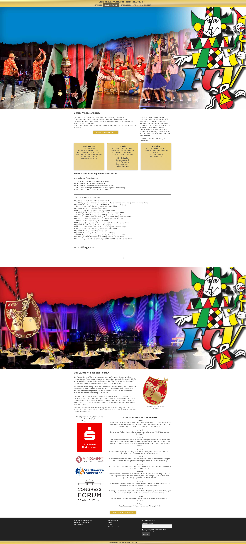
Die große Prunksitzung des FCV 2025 (101, 233)
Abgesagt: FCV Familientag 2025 (99, 223)
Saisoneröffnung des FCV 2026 (97, 182)
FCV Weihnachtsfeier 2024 (96, 237)
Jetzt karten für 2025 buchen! (122, 512)
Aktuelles (98, 5)
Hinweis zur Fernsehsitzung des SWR (154, 119)
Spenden (110, 524)
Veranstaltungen (111, 5)
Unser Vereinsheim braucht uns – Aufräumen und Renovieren (108, 203)
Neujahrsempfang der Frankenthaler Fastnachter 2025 (105, 235)
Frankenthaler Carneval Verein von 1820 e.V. (122, 1)
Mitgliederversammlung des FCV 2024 (100, 239)
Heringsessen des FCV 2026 (96, 205)
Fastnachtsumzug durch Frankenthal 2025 (102, 229)
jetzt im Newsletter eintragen (105, 132)
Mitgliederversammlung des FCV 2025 (100, 217)
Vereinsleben (125, 5)
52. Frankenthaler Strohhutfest (98, 190)
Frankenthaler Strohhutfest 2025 (99, 225)
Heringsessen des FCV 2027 (96, 188)
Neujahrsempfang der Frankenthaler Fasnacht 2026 (105, 213)
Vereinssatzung (78, 524)
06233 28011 (124, 164)
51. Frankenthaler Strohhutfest (98, 201)
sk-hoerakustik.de (122, 166)
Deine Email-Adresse (147, 523)
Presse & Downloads (114, 527)
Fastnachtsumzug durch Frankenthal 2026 (102, 207)
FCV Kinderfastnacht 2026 (97, 209)
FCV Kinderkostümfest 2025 (97, 231)
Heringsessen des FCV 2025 (96, 227)
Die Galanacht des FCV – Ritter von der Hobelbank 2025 (106, 219)
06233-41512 (158, 156)
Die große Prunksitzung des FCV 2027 (100, 186)
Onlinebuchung (89, 146)
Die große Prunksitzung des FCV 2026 (101, 211)
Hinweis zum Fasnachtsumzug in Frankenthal (152, 140)
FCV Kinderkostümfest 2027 (96, 184)
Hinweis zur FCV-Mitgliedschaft (152, 117)
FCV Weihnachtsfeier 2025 (96, 215)
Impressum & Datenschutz (81, 522)
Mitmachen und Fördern (142, 5)
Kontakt (110, 522)
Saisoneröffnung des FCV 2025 (96, 221)
